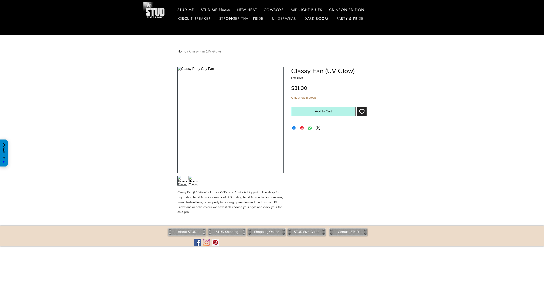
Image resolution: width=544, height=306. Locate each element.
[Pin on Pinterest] (302, 127)
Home (181, 51)
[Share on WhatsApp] (310, 127)
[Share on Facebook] (293, 127)
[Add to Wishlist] (362, 111)
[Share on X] (318, 127)
